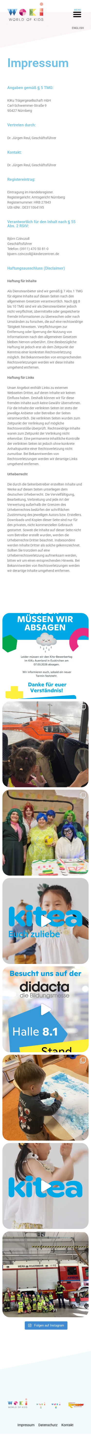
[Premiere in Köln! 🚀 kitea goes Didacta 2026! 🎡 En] (45, 1009)
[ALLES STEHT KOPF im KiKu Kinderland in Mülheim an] (45, 833)
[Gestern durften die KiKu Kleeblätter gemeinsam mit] (45, 744)
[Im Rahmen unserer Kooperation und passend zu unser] (45, 1274)
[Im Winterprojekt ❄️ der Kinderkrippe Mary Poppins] (45, 1098)
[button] (77, 14)
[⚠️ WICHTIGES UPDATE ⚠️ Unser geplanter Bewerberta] (45, 656)
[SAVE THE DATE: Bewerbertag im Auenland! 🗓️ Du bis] (45, 1186)
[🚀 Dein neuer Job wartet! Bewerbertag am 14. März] (45, 921)
